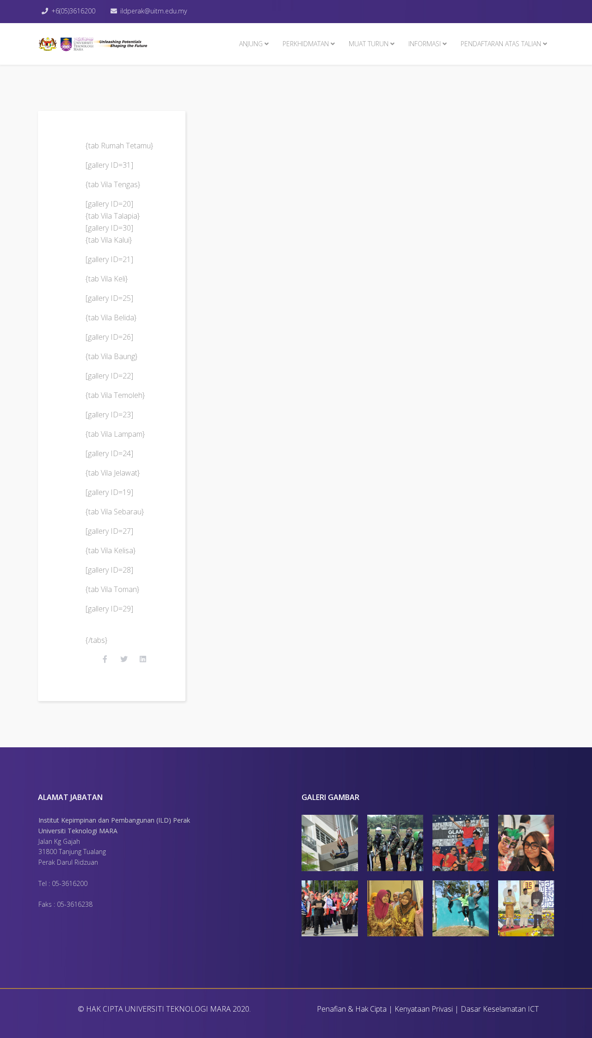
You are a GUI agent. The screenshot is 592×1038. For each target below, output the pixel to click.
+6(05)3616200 (73, 10)
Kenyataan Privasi (424, 1009)
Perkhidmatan (306, 43)
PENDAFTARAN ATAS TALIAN (501, 43)
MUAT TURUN (368, 43)
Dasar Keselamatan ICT (500, 1009)
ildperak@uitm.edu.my (153, 10)
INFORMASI (424, 43)
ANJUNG (251, 43)
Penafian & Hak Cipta (352, 1009)
